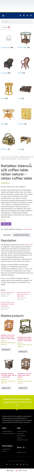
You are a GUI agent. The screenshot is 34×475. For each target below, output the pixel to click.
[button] (3, 15)
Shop (7, 157)
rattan (8, 278)
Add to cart (6, 224)
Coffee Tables (14, 157)
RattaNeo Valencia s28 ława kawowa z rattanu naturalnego (7, 304)
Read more (6, 349)
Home (3, 157)
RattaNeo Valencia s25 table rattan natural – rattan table (23, 294)
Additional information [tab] (21, 235)
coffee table (29, 245)
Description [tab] (7, 235)
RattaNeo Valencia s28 (7, 292)
